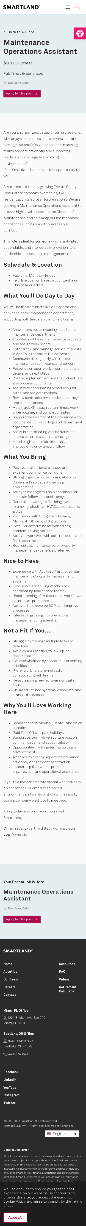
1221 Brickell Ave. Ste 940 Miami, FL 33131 (24, 1020)
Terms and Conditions (60, 1126)
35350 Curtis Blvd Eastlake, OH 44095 (18, 1043)
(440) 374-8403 (18, 1054)
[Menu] (67, 6)
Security (21, 1126)
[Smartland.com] (18, 950)
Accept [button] (15, 1217)
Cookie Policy (14, 1201)
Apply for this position (22, 93)
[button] (80, 33)
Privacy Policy (36, 1126)
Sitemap (8, 1126)
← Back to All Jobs (19, 32)
